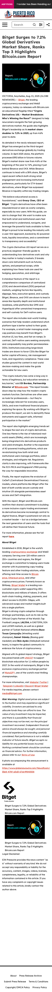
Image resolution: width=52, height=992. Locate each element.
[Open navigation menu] (4, 24)
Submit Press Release (15, 981)
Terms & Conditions (38, 981)
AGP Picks (7, 4)
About (13, 975)
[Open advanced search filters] (40, 25)
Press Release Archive (30, 975)
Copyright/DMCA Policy (17, 987)
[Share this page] (48, 24)
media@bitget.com (12, 693)
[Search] (34, 25)
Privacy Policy (39, 987)
